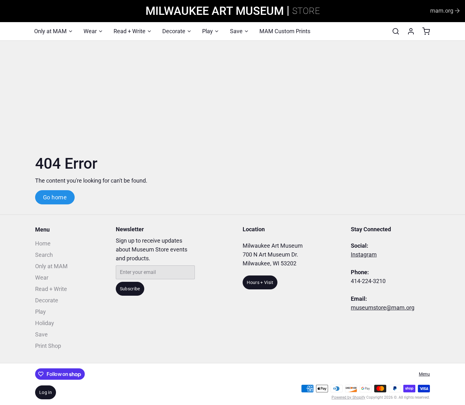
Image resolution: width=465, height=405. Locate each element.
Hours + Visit (260, 282)
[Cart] (423, 31)
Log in (45, 392)
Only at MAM (50, 31)
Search (44, 254)
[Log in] (408, 31)
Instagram (364, 254)
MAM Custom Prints (284, 31)
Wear (90, 31)
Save (236, 31)
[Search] (393, 31)
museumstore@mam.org (382, 307)
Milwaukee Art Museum (215, 11)
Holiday (44, 323)
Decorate (173, 31)
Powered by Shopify (348, 397)
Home (43, 243)
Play (207, 31)
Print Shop (48, 345)
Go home (55, 197)
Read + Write (130, 31)
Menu (42, 229)
